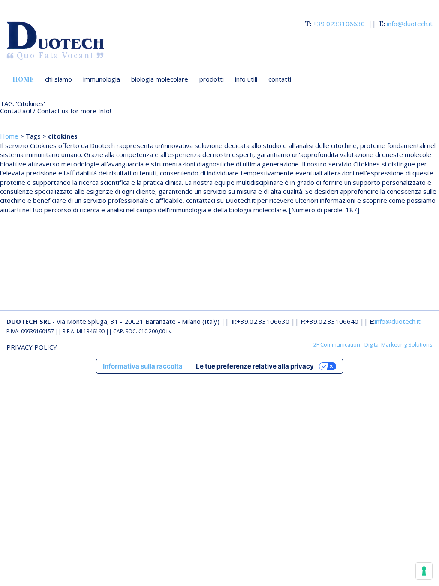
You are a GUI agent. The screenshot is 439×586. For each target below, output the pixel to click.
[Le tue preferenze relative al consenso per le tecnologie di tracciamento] (424, 571)
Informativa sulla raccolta (143, 366)
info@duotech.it (398, 321)
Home (9, 136)
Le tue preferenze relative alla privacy (255, 366)
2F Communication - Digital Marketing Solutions (373, 344)
